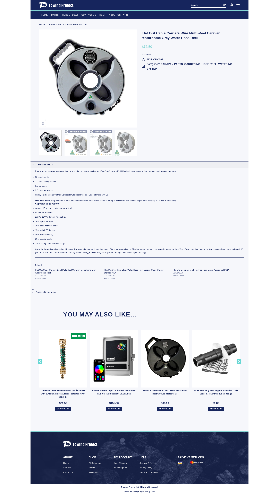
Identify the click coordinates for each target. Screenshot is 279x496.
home (44, 15)
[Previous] (45, 78)
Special (92, 468)
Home (42, 24)
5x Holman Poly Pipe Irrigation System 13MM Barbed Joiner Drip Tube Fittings (216, 392)
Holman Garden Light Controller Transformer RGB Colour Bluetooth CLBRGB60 (114, 392)
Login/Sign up (120, 463)
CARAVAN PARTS (56, 24)
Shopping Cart (120, 468)
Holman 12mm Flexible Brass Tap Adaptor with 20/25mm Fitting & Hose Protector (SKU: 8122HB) (63, 393)
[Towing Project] (57, 5)
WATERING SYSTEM (77, 24)
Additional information (46, 292)
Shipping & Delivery (148, 463)
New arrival (94, 472)
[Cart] (238, 5)
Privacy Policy (146, 468)
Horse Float (70, 15)
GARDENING (192, 64)
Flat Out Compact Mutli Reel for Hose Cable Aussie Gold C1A (201, 270)
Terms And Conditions (150, 472)
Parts (55, 15)
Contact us (88, 15)
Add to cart (63, 409)
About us (67, 468)
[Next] (131, 78)
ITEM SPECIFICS (44, 164)
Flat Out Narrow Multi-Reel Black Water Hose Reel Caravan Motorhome (165, 392)
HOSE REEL (209, 64)
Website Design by (139, 491)
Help (102, 15)
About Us (115, 15)
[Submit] (224, 5)
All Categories (95, 463)
